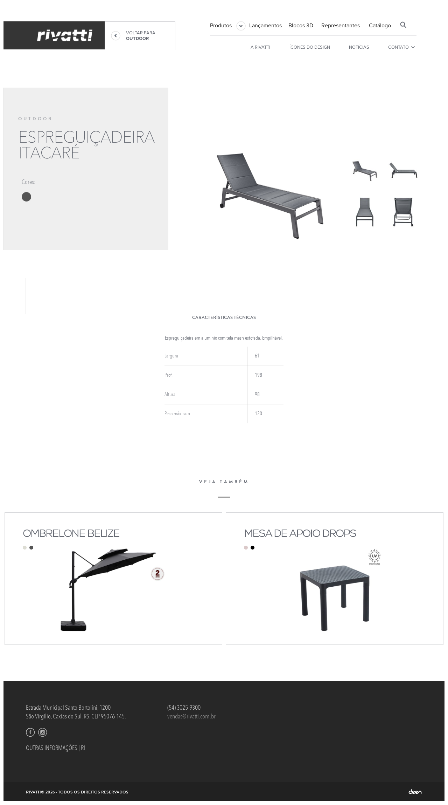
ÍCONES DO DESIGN (309, 47)
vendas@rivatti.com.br (191, 716)
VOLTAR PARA (140, 35)
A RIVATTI (260, 47)
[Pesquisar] (403, 24)
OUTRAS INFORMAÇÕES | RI (55, 748)
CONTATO (398, 47)
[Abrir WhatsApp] (430, 787)
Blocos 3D (300, 25)
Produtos (221, 25)
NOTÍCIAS (359, 47)
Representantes (340, 25)
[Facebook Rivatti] (30, 732)
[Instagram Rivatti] (42, 732)
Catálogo (380, 25)
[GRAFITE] (26, 196)
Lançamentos (265, 25)
